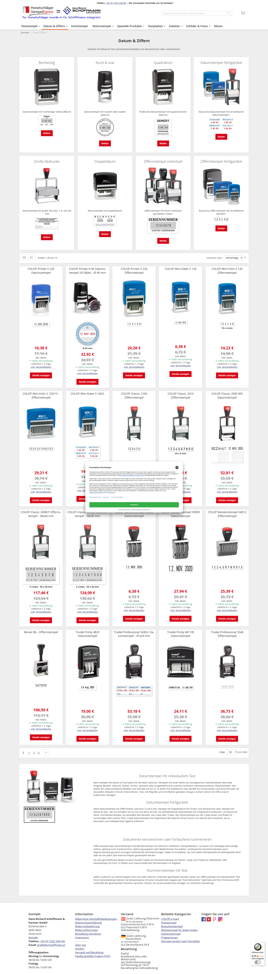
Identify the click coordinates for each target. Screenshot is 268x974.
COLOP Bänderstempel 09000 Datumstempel (180, 514)
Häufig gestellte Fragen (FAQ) (92, 956)
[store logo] (61, 12)
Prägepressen (169, 937)
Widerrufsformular (86, 930)
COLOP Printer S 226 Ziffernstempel (134, 270)
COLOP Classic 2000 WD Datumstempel (227, 395)
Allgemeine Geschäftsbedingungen (96, 919)
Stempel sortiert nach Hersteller (180, 941)
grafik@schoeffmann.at (51, 945)
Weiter (46, 133)
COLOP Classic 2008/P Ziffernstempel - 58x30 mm (41, 514)
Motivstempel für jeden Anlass (179, 930)
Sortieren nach (214, 257)
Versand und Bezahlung (89, 952)
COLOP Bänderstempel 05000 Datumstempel (134, 514)
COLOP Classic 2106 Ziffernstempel (134, 395)
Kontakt (33, 937)
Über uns (80, 945)
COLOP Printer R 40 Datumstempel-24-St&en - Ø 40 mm (87, 270)
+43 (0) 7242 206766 (116, 3)
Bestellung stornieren (88, 934)
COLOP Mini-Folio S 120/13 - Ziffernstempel (41, 395)
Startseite (25, 32)
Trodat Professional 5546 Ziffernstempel (227, 634)
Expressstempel (171, 934)
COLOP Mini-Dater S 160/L (88, 393)
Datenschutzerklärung (88, 922)
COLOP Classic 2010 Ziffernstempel (181, 395)
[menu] (134, 26)
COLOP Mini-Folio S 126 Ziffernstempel (227, 270)
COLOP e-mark (170, 919)
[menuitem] (29, 26)
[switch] (258, 962)
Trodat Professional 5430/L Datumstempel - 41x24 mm (134, 634)
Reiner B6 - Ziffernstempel (41, 632)
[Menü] (263, 943)
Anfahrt (79, 948)
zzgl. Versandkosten (41, 367)
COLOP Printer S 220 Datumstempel (41, 270)
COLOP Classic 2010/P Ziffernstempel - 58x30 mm (87, 514)
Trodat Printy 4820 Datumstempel (87, 634)
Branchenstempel (172, 926)
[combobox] (197, 13)
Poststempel (168, 922)
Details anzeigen (41, 375)
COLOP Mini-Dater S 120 (180, 269)
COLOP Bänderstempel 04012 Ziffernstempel (227, 514)
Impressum (82, 937)
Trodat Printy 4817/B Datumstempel (180, 634)
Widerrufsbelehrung (87, 926)
